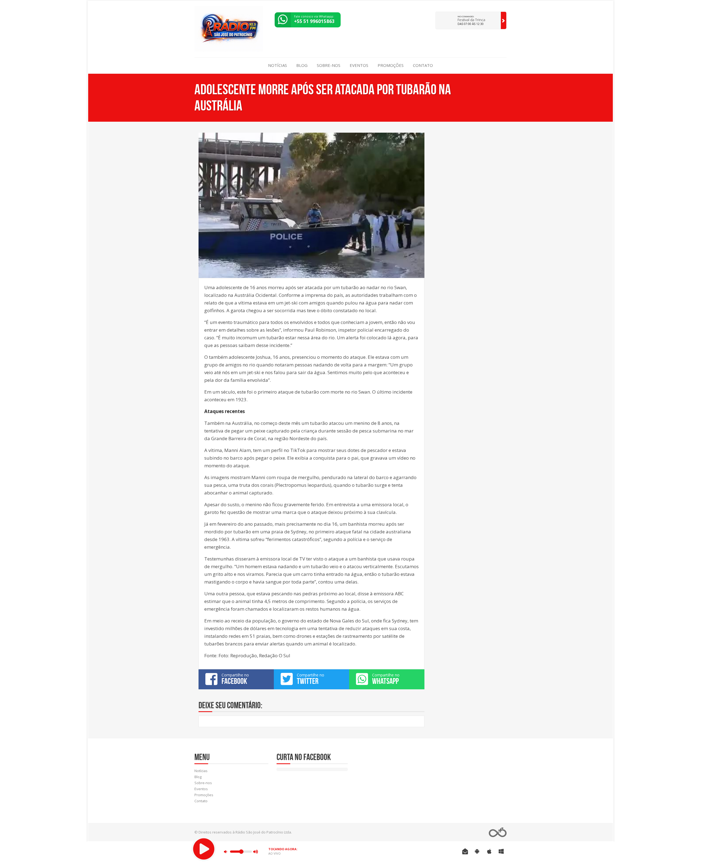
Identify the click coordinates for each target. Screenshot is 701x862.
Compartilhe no (235, 678)
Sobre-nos (328, 65)
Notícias (277, 65)
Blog (302, 65)
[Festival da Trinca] (503, 20)
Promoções (391, 65)
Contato (423, 65)
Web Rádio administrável (498, 832)
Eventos (359, 65)
